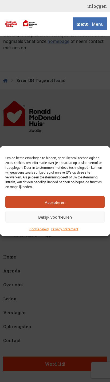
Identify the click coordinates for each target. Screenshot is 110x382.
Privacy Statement (64, 229)
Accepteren (55, 202)
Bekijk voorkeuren (55, 216)
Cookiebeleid (39, 229)
